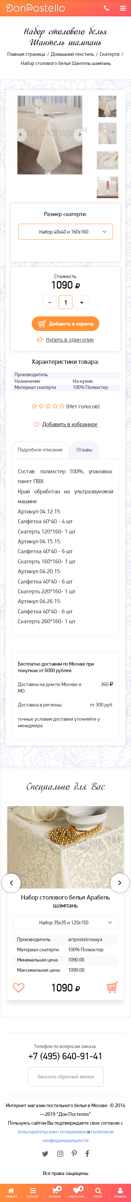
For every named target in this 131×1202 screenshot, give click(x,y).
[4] (55, 406)
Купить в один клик (70, 340)
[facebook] (87, 1154)
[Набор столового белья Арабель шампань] (65, 847)
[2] (41, 406)
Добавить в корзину (71, 324)
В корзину (112, 987)
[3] (48, 406)
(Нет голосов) (83, 407)
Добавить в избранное (70, 425)
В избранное (18, 988)
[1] (34, 406)
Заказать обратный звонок (65, 1077)
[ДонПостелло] (35, 7)
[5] (62, 406)
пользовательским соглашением (51, 1132)
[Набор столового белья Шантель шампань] (50, 135)
